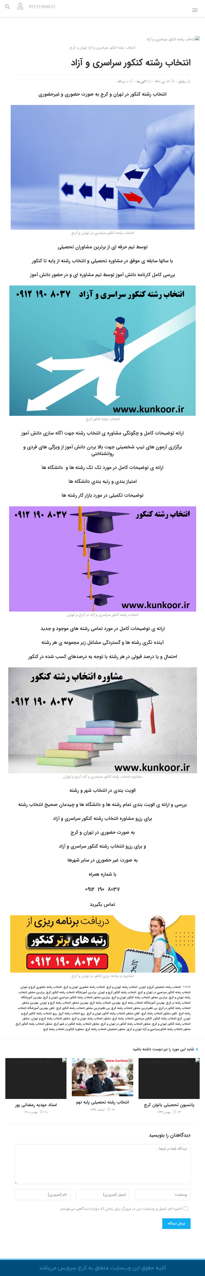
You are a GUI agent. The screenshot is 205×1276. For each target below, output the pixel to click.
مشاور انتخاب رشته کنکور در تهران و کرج (126, 1024)
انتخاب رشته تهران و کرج (122, 987)
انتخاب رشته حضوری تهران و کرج (84, 987)
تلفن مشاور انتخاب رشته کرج (159, 1013)
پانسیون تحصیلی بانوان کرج (169, 1105)
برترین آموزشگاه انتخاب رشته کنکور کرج (71, 992)
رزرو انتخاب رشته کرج (72, 1013)
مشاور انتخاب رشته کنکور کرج (34, 1024)
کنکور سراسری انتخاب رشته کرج (132, 1018)
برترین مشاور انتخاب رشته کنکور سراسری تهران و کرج (76, 997)
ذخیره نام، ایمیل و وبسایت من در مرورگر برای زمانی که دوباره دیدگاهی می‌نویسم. (121, 1209)
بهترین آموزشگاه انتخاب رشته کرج (143, 1003)
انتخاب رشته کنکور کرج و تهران (117, 992)
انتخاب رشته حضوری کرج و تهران (41, 987)
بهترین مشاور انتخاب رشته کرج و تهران (64, 1003)
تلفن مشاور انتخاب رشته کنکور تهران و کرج (113, 1013)
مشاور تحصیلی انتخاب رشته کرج (105, 1029)
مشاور (182, 81)
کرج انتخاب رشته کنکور (167, 1018)
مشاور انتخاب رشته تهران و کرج (91, 1018)
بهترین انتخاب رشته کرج (105, 1003)
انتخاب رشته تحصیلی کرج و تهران (160, 987)
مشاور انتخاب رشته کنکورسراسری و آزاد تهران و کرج (159, 1029)
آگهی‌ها (142, 81)
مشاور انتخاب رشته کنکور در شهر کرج (76, 1024)
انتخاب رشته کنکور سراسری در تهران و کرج (164, 992)
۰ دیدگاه (122, 81)
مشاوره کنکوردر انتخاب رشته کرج (63, 1029)
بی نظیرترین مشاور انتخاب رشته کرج (134, 1008)
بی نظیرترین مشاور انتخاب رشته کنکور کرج (83, 1008)
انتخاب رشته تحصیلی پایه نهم (102, 1102)
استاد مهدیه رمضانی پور (36, 1105)
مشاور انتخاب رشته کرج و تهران (50, 1018)
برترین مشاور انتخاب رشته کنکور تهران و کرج (139, 997)
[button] (194, 10)
